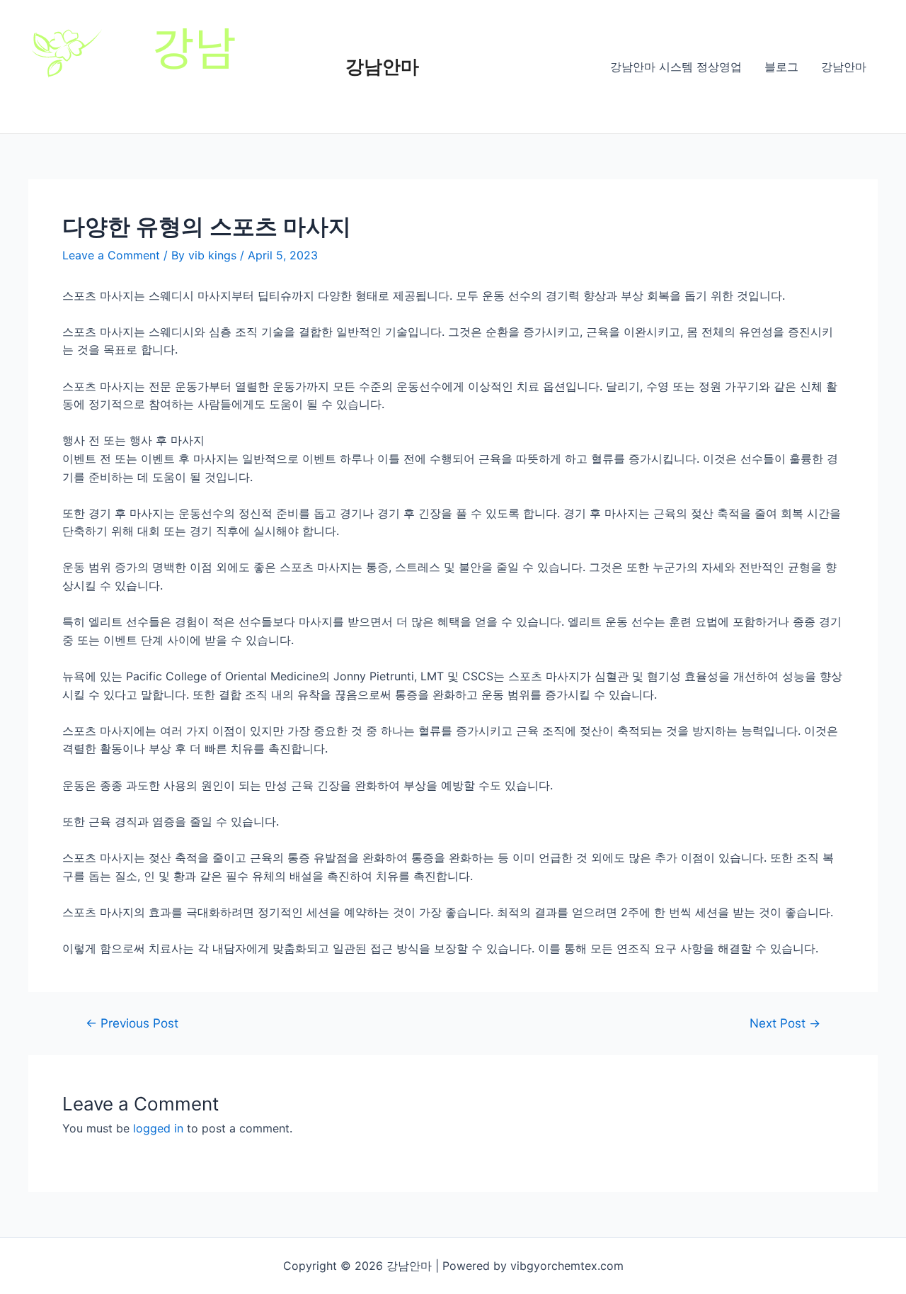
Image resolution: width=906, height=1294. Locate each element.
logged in (158, 1128)
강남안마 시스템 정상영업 (676, 67)
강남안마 (382, 66)
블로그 (781, 67)
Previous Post (132, 1023)
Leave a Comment (111, 255)
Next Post (785, 1023)
